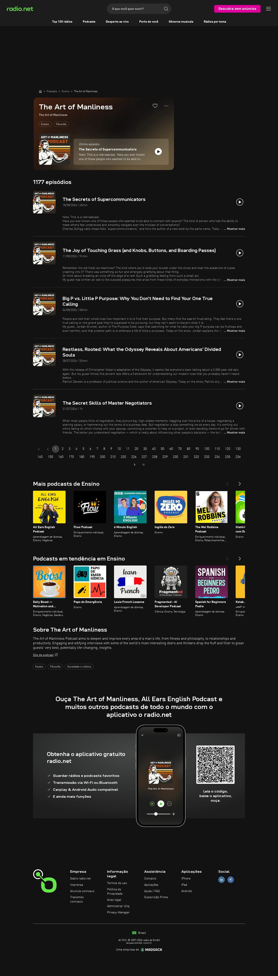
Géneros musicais (181, 21)
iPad (184, 884)
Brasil (141, 932)
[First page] (39, 449)
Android (186, 891)
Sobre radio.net (80, 878)
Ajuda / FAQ (152, 891)
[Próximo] (240, 482)
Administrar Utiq (118, 906)
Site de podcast (43, 655)
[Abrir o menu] (268, 8)
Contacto (150, 878)
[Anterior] (227, 482)
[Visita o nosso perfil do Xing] (230, 880)
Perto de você (148, 21)
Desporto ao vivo (117, 21)
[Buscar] (166, 8)
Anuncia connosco (82, 891)
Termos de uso (117, 883)
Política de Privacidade (114, 891)
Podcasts (89, 21)
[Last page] (143, 464)
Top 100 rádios (62, 21)
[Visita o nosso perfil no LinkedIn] (221, 880)
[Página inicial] (40, 91)
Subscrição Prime (156, 897)
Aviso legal (114, 899)
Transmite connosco (77, 899)
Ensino (45, 124)
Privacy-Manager (118, 912)
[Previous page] (47, 449)
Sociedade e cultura (79, 667)
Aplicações (151, 884)
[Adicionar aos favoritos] (155, 105)
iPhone (185, 878)
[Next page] (134, 464)
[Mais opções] (166, 105)
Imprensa (76, 884)
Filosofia (61, 124)
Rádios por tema (215, 21)
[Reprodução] (158, 151)
